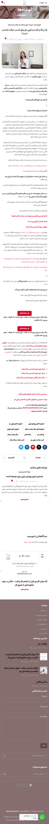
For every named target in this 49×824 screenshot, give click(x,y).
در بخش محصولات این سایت (31, 232)
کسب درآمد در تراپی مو (37, 440)
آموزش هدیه (21, 15)
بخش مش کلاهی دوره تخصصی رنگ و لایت (30, 377)
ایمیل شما (43, 706)
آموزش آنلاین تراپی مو (15, 424)
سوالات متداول (42, 620)
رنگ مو (16, 25)
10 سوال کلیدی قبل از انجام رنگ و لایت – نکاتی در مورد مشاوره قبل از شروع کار (21, 656)
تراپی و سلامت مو (23, 25)
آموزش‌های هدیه (41, 615)
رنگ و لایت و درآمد (12, 434)
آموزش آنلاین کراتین (13, 429)
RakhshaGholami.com (33, 408)
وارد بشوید (27, 542)
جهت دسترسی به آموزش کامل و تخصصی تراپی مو (30, 399)
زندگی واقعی (41, 682)
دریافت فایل (23, 313)
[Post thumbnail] (43, 658)
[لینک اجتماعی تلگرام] (21, 447)
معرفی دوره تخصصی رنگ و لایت (36, 227)
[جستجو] (4, 755)
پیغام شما (43, 716)
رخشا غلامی (27, 434)
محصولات (43, 611)
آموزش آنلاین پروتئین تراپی (36, 424)
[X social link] (39, 447)
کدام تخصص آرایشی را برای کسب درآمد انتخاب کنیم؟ (29, 216)
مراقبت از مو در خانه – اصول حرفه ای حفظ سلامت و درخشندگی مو (21, 670)
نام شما (44, 696)
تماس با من (43, 633)
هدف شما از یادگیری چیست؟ (37, 221)
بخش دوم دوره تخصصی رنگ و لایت (33, 373)
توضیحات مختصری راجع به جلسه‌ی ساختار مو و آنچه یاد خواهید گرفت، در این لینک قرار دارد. (25, 260)
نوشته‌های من (42, 624)
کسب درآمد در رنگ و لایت (17, 440)
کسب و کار (11, 25)
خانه (30, 15)
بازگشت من (42, 644)
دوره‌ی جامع (33, 383)
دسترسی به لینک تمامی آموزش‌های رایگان (33, 394)
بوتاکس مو (40, 434)
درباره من (44, 629)
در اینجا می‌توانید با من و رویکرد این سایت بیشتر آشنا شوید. (27, 165)
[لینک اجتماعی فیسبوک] (44, 447)
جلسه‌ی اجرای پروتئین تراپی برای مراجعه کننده (24, 476)
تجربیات (31, 25)
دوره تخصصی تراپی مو (24, 472)
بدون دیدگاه (33, 648)
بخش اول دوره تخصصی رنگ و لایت (33, 369)
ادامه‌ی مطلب (25, 499)
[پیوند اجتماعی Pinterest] (33, 447)
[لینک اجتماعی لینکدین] (27, 447)
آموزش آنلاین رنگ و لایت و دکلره (34, 429)
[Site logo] (24, 2)
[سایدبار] (46, 250)
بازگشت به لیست (24, 458)
